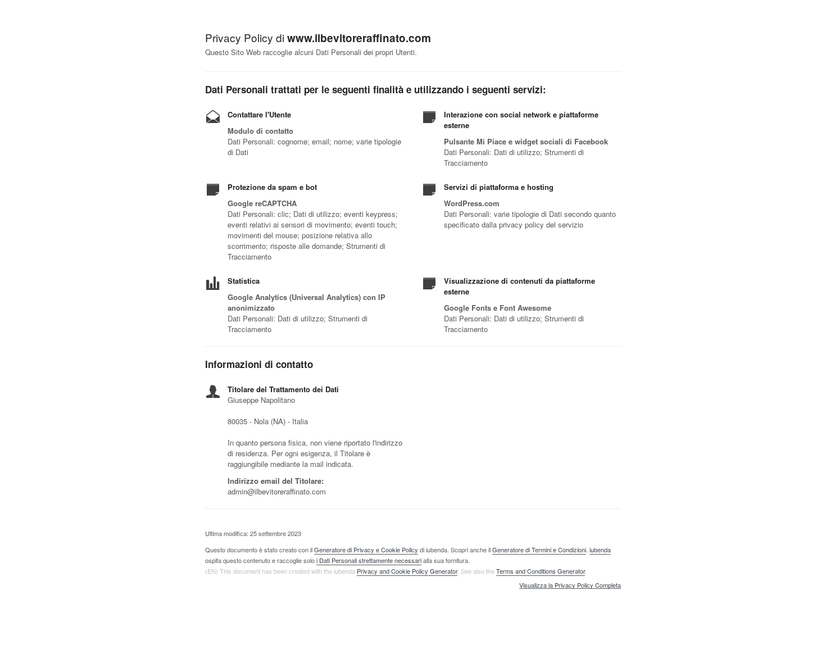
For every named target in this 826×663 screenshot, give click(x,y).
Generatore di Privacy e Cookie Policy (366, 549)
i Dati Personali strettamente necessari (368, 560)
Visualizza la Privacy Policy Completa (570, 585)
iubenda (600, 549)
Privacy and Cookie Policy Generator (407, 570)
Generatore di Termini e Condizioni (539, 549)
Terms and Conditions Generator (540, 570)
